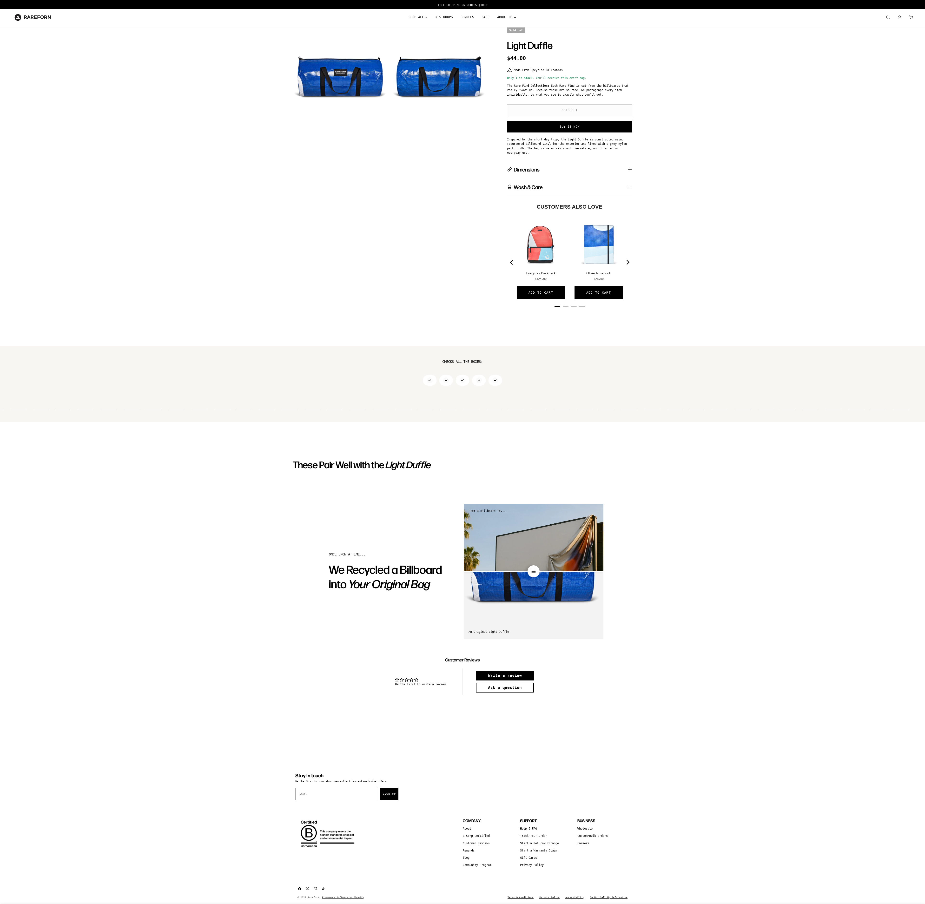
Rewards (469, 850)
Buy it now (570, 126)
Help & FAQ (528, 828)
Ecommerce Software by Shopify (343, 897)
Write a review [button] (505, 675)
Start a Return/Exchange (539, 843)
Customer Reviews (476, 843)
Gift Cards (528, 857)
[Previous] (512, 262)
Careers (583, 843)
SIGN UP (389, 794)
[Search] (888, 17)
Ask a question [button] (505, 687)
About (467, 828)
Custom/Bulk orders (592, 836)
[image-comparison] (533, 571)
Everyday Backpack (541, 273)
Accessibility (574, 897)
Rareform (313, 897)
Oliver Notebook (598, 273)
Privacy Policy (532, 865)
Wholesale (585, 828)
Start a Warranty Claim (538, 850)
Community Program (477, 865)
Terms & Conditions (521, 897)
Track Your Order (533, 836)
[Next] (627, 262)
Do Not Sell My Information (609, 897)
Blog (466, 857)
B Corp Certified (476, 836)
